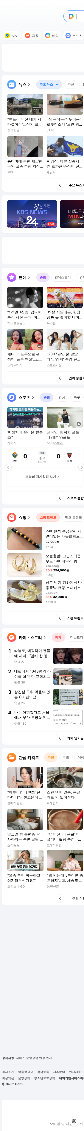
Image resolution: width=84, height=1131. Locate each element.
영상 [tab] (62, 397)
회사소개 (8, 1072)
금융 (35, 36)
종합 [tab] (43, 277)
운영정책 (24, 1078)
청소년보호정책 (44, 1078)
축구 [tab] (77, 397)
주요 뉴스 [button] (44, 83)
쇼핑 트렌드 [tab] (48, 517)
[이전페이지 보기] (8, 467)
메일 (55, 36)
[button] (19, 84)
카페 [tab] (58, 637)
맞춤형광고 (25, 1072)
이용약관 (8, 1078)
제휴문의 (59, 1072)
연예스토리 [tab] (63, 277)
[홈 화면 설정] (74, 1121)
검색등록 (43, 1072)
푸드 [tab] (66, 757)
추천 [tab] (71, 84)
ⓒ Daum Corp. (12, 1084)
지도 (15, 36)
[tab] (49, 84)
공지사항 (8, 1058)
